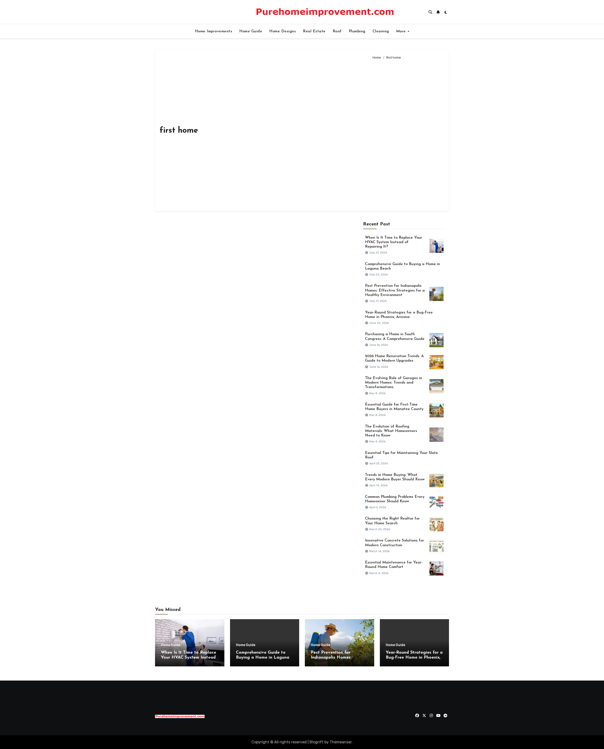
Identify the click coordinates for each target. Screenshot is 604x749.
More (401, 31)
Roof (337, 31)
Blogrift (316, 742)
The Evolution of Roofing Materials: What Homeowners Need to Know (391, 431)
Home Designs (282, 31)
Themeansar (341, 742)
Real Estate (314, 31)
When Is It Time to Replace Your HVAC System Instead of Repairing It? (393, 242)
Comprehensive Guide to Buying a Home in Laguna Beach (262, 658)
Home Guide (250, 31)
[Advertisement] (407, 133)
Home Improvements (213, 31)
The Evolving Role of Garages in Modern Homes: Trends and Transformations (393, 382)
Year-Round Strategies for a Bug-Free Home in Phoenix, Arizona (414, 658)
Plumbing (357, 31)
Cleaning (381, 31)
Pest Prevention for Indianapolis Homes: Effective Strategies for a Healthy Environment (395, 290)
